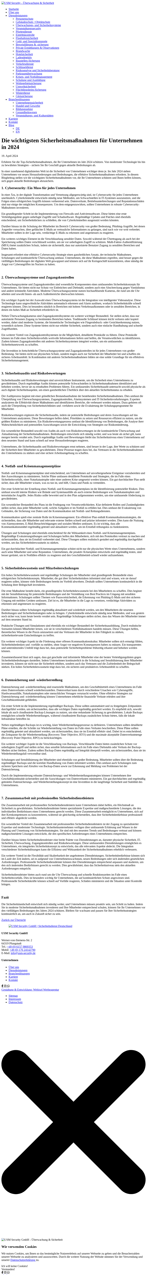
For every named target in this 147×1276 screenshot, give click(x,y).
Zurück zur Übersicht (13, 919)
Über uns (14, 12)
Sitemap (13, 995)
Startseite (14, 9)
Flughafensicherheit (27, 38)
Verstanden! (8, 1269)
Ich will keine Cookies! (14, 1266)
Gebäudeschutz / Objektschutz (33, 21)
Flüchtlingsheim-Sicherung (31, 89)
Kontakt (13, 121)
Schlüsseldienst (24, 67)
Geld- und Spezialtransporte (31, 41)
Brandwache (23, 51)
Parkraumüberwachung (29, 73)
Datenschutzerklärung (23, 1259)
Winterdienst (23, 92)
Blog (11, 125)
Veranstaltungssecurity (28, 28)
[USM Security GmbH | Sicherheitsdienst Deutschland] (40, 926)
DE (18, 128)
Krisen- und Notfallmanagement (34, 76)
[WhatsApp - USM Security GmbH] (8, 986)
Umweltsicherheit (26, 86)
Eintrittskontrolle (25, 34)
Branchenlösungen (19, 99)
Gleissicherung (24, 96)
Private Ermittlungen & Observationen (37, 47)
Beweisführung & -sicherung (32, 44)
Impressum (15, 999)
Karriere (13, 118)
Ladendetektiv (24, 57)
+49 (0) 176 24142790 (22, 949)
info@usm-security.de (23, 953)
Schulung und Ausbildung (30, 80)
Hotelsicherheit (24, 54)
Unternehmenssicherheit (29, 102)
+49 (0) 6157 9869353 (20, 946)
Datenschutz (16, 1002)
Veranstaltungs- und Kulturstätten (34, 115)
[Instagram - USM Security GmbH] (5, 986)
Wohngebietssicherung (28, 83)
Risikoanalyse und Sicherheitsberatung (38, 70)
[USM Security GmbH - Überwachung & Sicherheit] (27, 2)
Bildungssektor (24, 109)
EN (18, 131)
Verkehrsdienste (25, 63)
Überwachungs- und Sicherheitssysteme (38, 25)
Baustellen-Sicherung (28, 60)
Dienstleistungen (18, 15)
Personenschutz (24, 18)
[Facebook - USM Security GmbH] (2, 986)
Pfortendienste (24, 31)
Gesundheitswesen (26, 112)
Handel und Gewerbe (28, 105)
